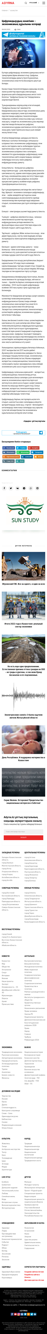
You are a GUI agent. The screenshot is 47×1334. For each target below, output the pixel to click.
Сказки (4, 1122)
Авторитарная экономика (12, 1058)
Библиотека (6, 1119)
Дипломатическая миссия (34, 1020)
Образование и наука (34, 1223)
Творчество (6, 1096)
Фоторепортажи (8, 1208)
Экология (5, 1260)
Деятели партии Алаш (33, 1061)
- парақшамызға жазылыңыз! (21, 433)
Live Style (6, 1177)
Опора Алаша (7, 1128)
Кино (4, 1155)
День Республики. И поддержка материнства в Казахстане (23, 759)
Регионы (5, 1257)
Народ (26, 1031)
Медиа (4, 1167)
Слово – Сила (7, 1113)
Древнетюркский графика (34, 1075)
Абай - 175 (28, 1084)
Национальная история (33, 1052)
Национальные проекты (33, 1017)
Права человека (30, 1011)
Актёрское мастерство (11, 1149)
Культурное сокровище (11, 1111)
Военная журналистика (11, 1205)
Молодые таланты (31, 1185)
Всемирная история (32, 1055)
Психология (29, 1228)
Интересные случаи (10, 1202)
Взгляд (4, 1251)
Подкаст (5, 1245)
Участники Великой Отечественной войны (33, 1209)
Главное (27, 1034)
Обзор (4, 1248)
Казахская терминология (12, 1239)
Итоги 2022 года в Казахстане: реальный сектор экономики (24, 625)
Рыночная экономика (10, 1055)
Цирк (4, 1161)
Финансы (5, 1078)
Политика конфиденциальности (32, 1305)
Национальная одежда (33, 1158)
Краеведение (29, 1067)
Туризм (4, 1069)
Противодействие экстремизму (9, 1235)
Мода (4, 1199)
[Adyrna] (11, 3)
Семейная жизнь (8, 1197)
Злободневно (8, 1223)
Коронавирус (7, 1278)
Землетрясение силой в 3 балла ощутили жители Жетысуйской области (23, 716)
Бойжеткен (6, 1185)
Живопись (6, 1144)
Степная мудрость (9, 1108)
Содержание (29, 1248)
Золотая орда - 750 (32, 1078)
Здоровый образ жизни (11, 1272)
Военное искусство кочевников (32, 1071)
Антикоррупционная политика (10, 1065)
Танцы (4, 1146)
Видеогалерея (30, 1197)
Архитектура (7, 1170)
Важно (27, 1047)
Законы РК (28, 1014)
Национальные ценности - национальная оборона (34, 1201)
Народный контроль (10, 1061)
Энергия (27, 1237)
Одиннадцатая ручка (10, 1116)
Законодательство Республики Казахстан (33, 1214)
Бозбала (5, 1182)
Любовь (5, 1194)
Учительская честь (31, 1245)
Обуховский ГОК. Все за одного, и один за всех (23, 584)
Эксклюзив (6, 1254)
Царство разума (30, 1240)
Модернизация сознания (11, 1125)
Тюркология (29, 1064)
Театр (4, 1152)
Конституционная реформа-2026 (31, 1024)
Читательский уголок (10, 1191)
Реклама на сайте (10, 1305)
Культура (6, 1139)
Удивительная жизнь (32, 1243)
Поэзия (4, 1099)
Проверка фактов (31, 1205)
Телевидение (7, 1158)
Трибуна (27, 1037)
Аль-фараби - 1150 (31, 1081)
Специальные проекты (33, 1194)
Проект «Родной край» (33, 1191)
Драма (4, 1105)
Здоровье (5, 1228)
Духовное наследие (11, 1091)
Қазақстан (14, 10)
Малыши (27, 1182)
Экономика (7, 1047)
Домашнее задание (9, 1188)
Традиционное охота (32, 1161)
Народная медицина (10, 1275)
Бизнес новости (8, 1075)
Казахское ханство (32, 1058)
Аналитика (6, 1072)
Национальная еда (31, 1149)
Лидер (4, 1231)
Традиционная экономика (12, 1052)
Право (26, 1028)
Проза (4, 1102)
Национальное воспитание (30, 1154)
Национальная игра (32, 1146)
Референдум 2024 (31, 1040)
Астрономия (29, 1231)
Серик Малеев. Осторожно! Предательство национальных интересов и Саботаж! (23, 801)
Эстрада (5, 1164)
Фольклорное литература (34, 1188)
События (5, 1242)
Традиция (28, 1144)
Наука (26, 1234)
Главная (5, 10)
